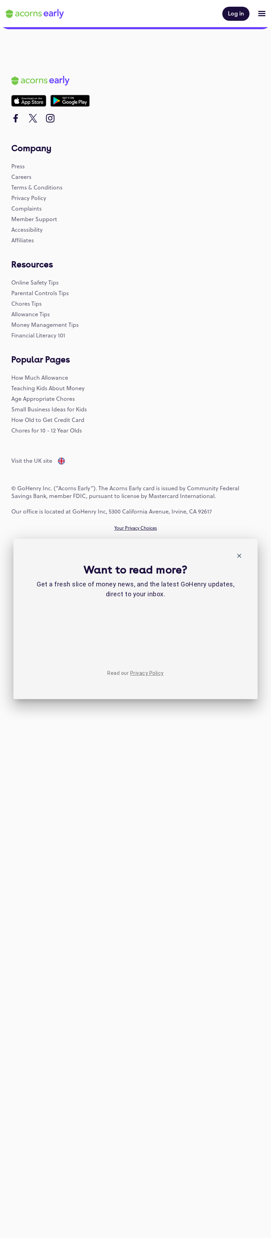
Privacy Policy (147, 673)
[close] (239, 557)
